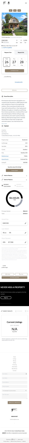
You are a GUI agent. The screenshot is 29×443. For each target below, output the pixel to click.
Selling (14, 362)
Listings (14, 358)
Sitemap (24, 441)
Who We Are (14, 368)
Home (14, 356)
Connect (14, 370)
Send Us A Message (14, 402)
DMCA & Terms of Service (16, 441)
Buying (14, 360)
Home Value (14, 366)
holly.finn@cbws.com (14, 419)
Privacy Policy (6, 441)
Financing (14, 364)
